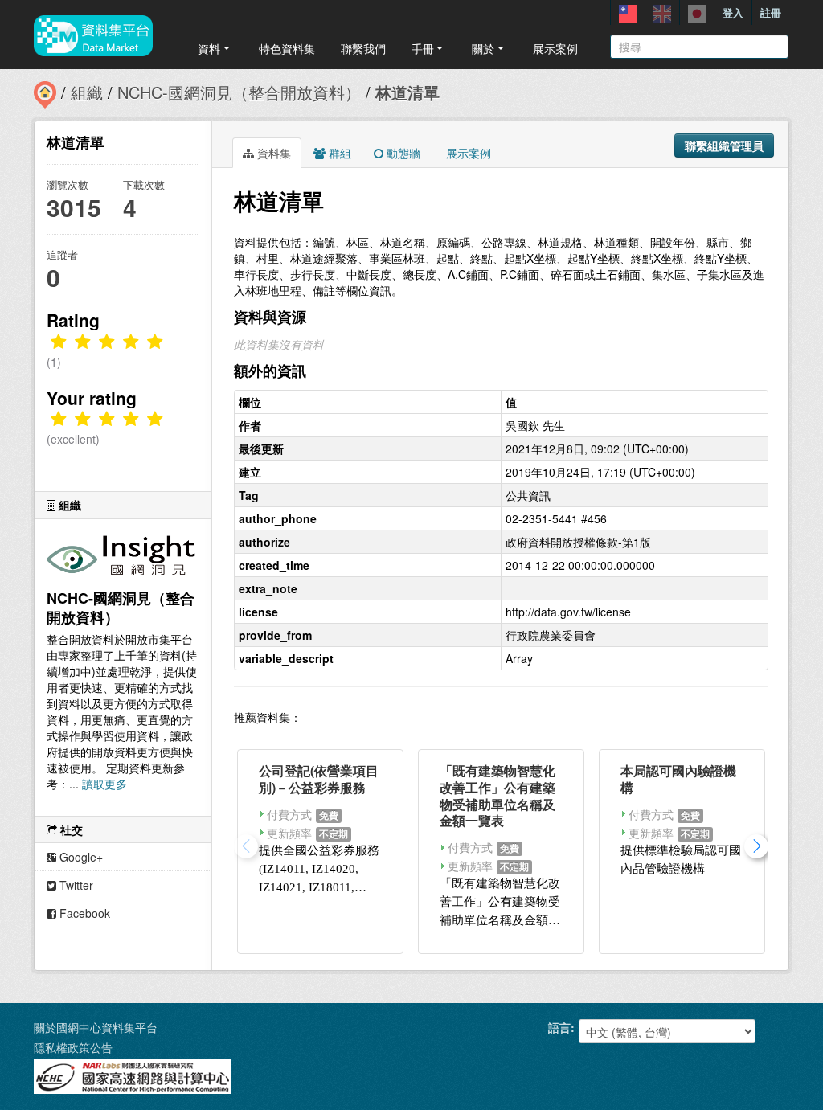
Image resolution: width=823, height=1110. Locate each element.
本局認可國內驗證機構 (678, 779)
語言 (559, 1027)
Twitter (74, 885)
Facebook (83, 913)
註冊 (770, 12)
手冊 (423, 48)
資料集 (272, 153)
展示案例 (555, 48)
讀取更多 (104, 784)
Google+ (79, 857)
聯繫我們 (363, 48)
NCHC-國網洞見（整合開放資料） (239, 92)
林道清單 (407, 92)
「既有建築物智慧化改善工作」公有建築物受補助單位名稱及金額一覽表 (497, 795)
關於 (483, 48)
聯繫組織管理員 (724, 145)
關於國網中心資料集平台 (96, 1027)
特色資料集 (287, 48)
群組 (338, 153)
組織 (87, 92)
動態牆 (401, 153)
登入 (733, 12)
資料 (209, 48)
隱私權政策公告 (73, 1047)
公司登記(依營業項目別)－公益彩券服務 (319, 779)
